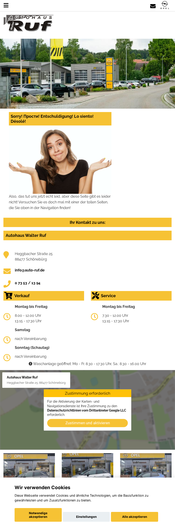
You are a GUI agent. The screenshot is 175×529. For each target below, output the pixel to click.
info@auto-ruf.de (30, 270)
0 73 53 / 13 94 (27, 283)
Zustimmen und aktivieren (87, 423)
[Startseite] (164, 5)
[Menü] (6, 5)
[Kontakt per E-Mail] (153, 5)
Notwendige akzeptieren (38, 515)
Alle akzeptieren (134, 517)
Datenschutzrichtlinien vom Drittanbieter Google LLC (86, 410)
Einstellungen (86, 517)
